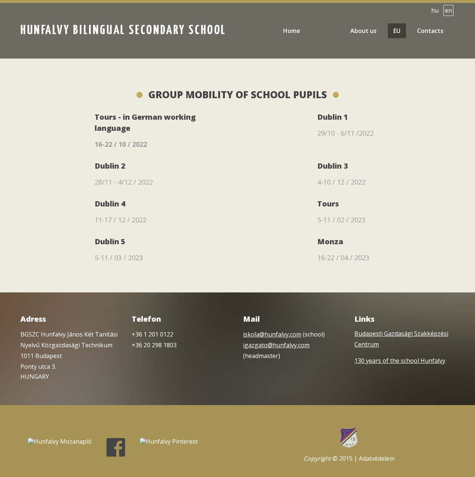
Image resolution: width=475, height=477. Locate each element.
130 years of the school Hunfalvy (399, 361)
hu (435, 10)
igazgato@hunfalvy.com (276, 345)
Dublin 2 (110, 166)
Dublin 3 (332, 166)
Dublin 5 (110, 241)
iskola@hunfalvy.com (272, 334)
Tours (328, 204)
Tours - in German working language (145, 122)
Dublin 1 (332, 117)
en (448, 10)
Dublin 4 (110, 204)
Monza (330, 241)
